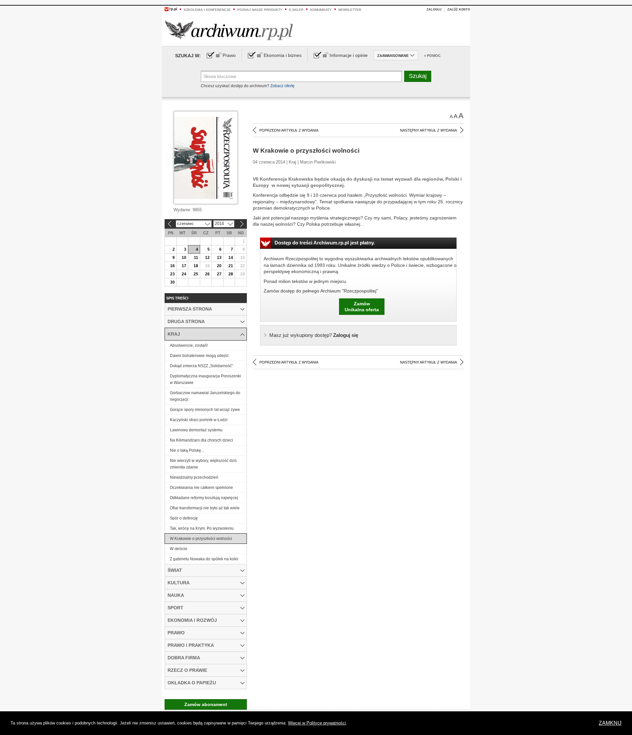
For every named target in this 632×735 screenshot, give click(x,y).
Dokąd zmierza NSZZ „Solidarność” (201, 366)
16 (172, 266)
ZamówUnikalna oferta (362, 306)
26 (207, 274)
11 (196, 257)
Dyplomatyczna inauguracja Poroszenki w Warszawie (205, 379)
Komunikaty (321, 10)
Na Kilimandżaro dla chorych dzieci (201, 440)
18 (196, 266)
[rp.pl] (171, 9)
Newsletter (349, 10)
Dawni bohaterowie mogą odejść (199, 355)
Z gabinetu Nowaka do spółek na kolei (204, 559)
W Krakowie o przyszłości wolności (201, 538)
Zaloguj (434, 9)
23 (172, 274)
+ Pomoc (432, 56)
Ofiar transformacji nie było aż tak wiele (205, 508)
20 (219, 266)
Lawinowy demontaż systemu (196, 430)
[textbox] (301, 76)
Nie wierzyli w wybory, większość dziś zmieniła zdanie (203, 463)
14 (230, 257)
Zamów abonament (205, 704)
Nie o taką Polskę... (187, 450)
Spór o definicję (184, 518)
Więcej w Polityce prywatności (317, 723)
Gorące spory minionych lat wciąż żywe (205, 409)
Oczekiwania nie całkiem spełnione (201, 487)
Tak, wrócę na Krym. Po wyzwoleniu (202, 528)
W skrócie (178, 548)
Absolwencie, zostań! (189, 345)
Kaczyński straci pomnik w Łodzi (198, 420)
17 (184, 266)
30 (172, 282)
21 (230, 266)
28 (230, 274)
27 (219, 274)
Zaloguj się (313, 335)
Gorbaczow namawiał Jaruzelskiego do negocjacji (205, 396)
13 (219, 257)
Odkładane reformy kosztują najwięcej (204, 497)
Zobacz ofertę (282, 86)
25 (196, 274)
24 (184, 274)
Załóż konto (458, 9)
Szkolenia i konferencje (207, 10)
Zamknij (610, 723)
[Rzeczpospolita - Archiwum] (229, 30)
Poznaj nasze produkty (259, 10)
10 (184, 257)
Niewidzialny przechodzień (194, 477)
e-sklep (296, 10)
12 (207, 257)
